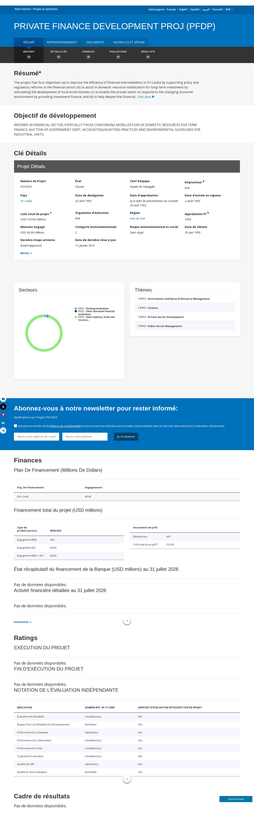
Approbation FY (197, 213)
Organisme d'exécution (92, 213)
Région (135, 213)
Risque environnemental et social (154, 227)
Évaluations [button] (118, 51)
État (78, 181)
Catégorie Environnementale (95, 227)
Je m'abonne (126, 436)
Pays (23, 195)
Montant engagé (32, 227)
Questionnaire (236, 799)
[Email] (3, 398)
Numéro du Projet (33, 181)
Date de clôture (196, 227)
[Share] (3, 414)
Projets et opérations (46, 9)
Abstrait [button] (29, 51)
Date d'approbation (144, 195)
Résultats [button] (148, 51)
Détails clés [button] (58, 51)
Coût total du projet (35, 213)
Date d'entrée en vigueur (203, 195)
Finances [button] (88, 51)
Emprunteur (194, 181)
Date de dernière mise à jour (95, 240)
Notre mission (23, 9)
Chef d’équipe (140, 181)
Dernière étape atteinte (37, 240)
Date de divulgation (89, 195)
